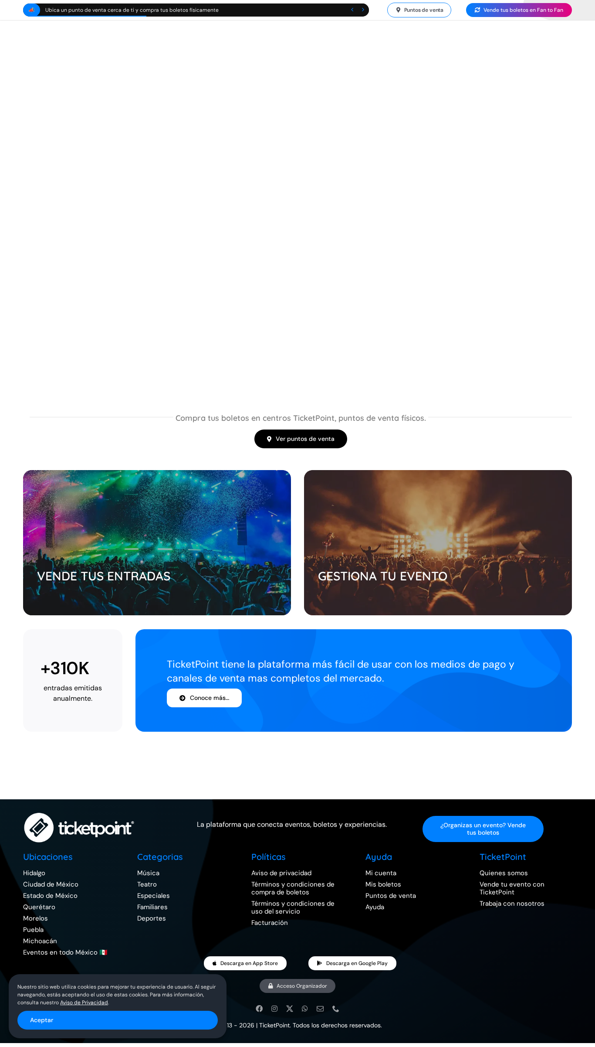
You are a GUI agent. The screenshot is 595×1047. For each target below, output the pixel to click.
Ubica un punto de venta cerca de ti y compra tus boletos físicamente (132, 10)
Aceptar (41, 1020)
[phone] (335, 1008)
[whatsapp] (305, 1008)
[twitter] (289, 1008)
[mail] (320, 1008)
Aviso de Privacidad (84, 1002)
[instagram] (274, 1008)
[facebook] (259, 1008)
